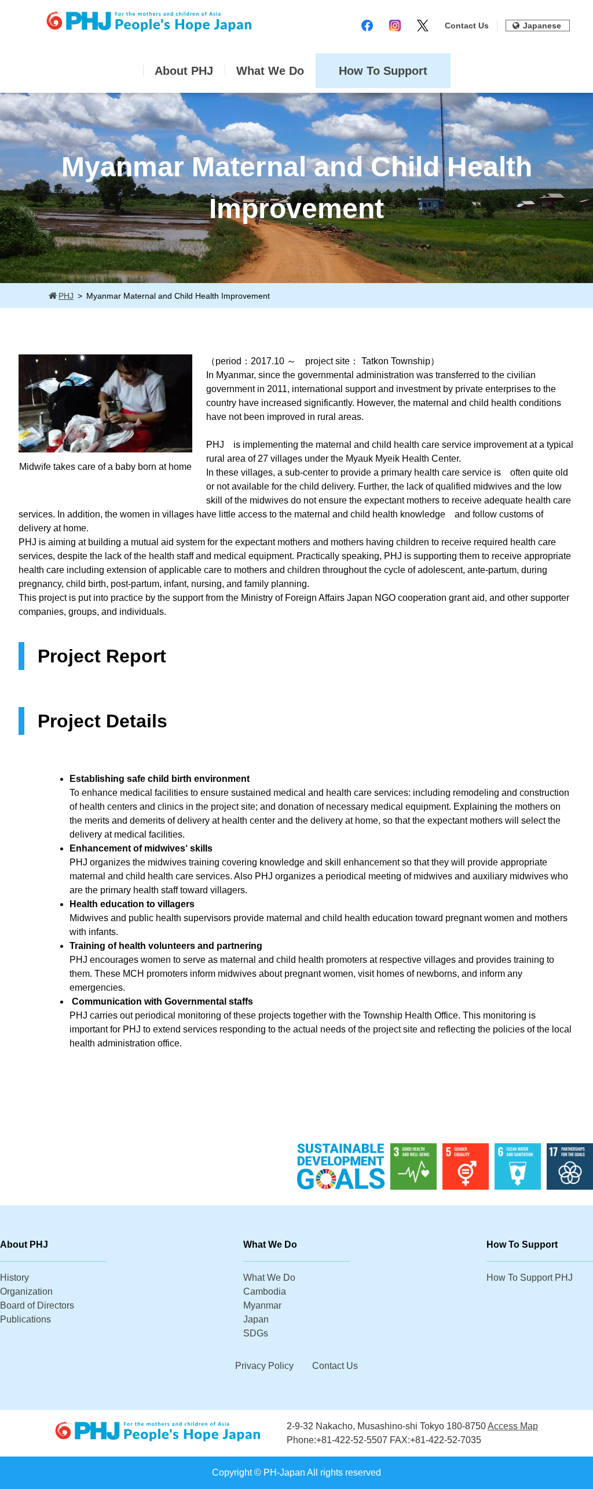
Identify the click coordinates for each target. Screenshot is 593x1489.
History (14, 1278)
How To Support (383, 70)
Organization (26, 1291)
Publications (25, 1319)
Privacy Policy (264, 1366)
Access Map (513, 1426)
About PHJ (184, 70)
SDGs (255, 1333)
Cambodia (264, 1291)
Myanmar (262, 1305)
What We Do (270, 70)
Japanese (542, 25)
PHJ (66, 295)
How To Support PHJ (529, 1278)
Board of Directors (37, 1305)
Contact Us (467, 25)
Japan (256, 1319)
